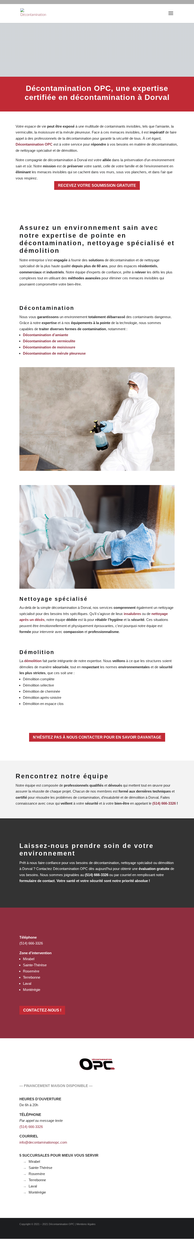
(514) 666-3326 (31, 943)
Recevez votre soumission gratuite (97, 185)
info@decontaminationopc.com (43, 1142)
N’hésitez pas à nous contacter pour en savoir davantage (97, 737)
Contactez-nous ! (41, 1010)
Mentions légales (86, 1224)
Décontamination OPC (61, 1224)
